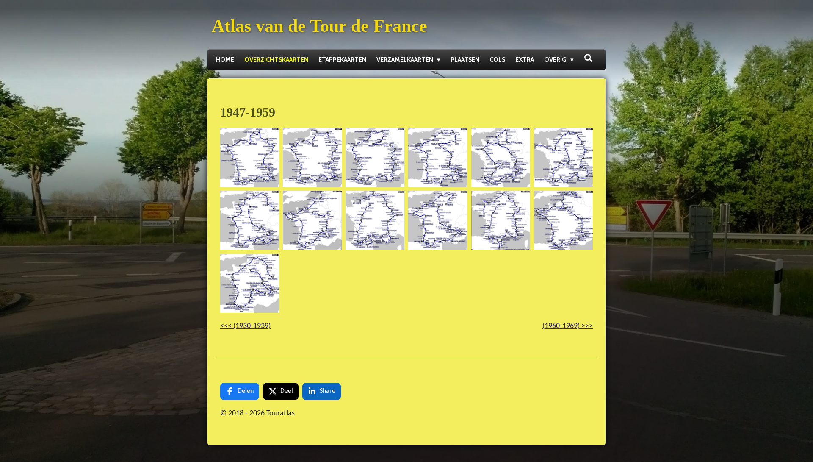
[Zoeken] (588, 58)
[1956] (437, 220)
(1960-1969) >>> (567, 326)
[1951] (500, 157)
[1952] (563, 157)
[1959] (249, 283)
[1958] (563, 220)
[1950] (437, 157)
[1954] (312, 220)
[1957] (500, 220)
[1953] (249, 220)
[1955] (375, 220)
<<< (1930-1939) (245, 326)
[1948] (312, 157)
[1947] (249, 157)
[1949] (375, 157)
